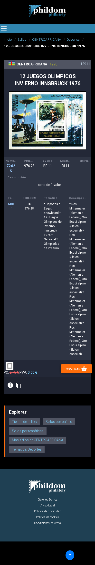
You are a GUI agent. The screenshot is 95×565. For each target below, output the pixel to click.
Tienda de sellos (24, 422)
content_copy (19, 385)
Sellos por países (59, 422)
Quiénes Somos (47, 499)
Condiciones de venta (47, 523)
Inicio (8, 39)
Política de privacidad (47, 511)
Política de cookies (47, 517)
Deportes (73, 39)
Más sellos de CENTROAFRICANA (37, 440)
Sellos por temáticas (28, 431)
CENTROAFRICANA (46, 39)
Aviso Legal (47, 505)
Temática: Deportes (27, 449)
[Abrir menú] (3, 28)
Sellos (22, 39)
